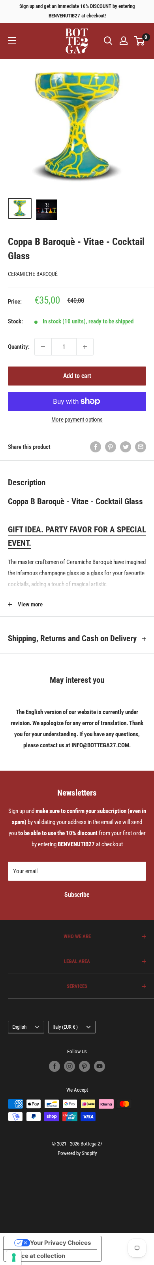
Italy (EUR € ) (65, 1027)
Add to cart (77, 376)
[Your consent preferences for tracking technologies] (13, 1257)
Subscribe (77, 894)
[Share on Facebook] (95, 446)
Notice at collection (37, 1255)
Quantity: (19, 346)
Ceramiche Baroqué (33, 274)
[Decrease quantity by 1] (43, 346)
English (19, 1027)
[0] (140, 41)
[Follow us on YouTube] (99, 1066)
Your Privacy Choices (60, 1242)
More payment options (77, 419)
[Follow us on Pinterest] (84, 1066)
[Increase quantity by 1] (85, 346)
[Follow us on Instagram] (69, 1066)
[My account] (124, 40)
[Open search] (108, 40)
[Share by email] (140, 446)
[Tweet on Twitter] (125, 446)
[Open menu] (12, 40)
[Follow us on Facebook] (54, 1066)
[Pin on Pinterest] (110, 446)
